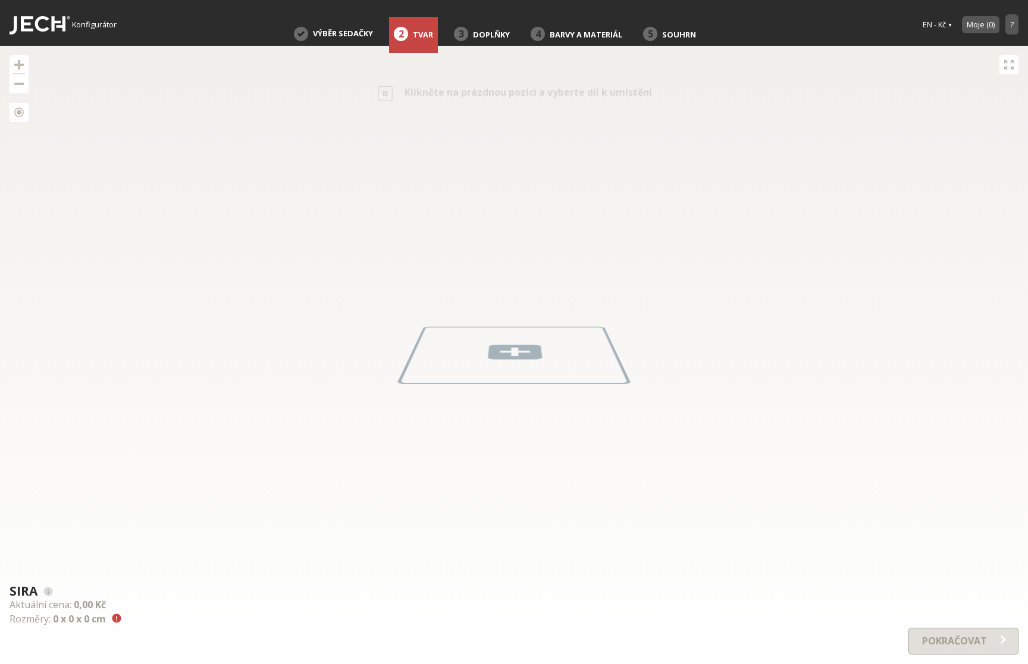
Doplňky (484, 33)
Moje (981, 24)
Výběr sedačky (343, 33)
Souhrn (672, 33)
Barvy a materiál (579, 33)
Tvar (416, 33)
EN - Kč (934, 24)
